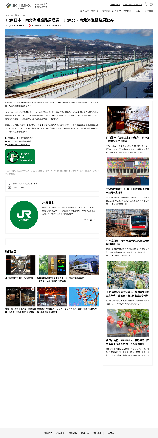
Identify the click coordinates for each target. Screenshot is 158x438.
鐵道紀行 (84, 10)
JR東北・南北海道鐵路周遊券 (19, 141)
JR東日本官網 (115, 4)
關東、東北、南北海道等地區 (49, 25)
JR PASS (22, 187)
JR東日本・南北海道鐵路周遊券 (20, 138)
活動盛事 (127, 10)
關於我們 (148, 10)
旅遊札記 (95, 10)
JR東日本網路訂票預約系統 (132, 4)
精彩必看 (106, 10)
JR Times (18, 5)
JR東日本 (138, 10)
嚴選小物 (116, 10)
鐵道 (15, 187)
